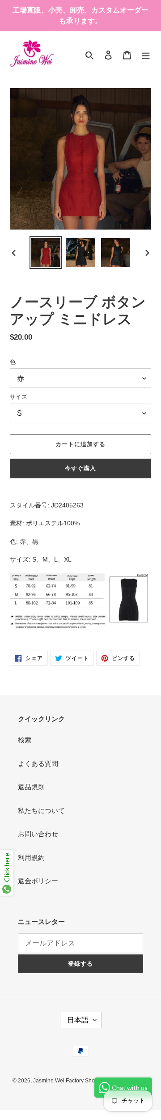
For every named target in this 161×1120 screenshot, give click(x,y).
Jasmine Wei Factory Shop (65, 1080)
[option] (45, 252)
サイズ (18, 396)
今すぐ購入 (80, 468)
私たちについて (41, 810)
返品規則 (31, 787)
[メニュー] (145, 54)
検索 (24, 740)
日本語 (78, 1020)
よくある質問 (38, 763)
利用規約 (31, 857)
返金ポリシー (38, 881)
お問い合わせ (38, 834)
